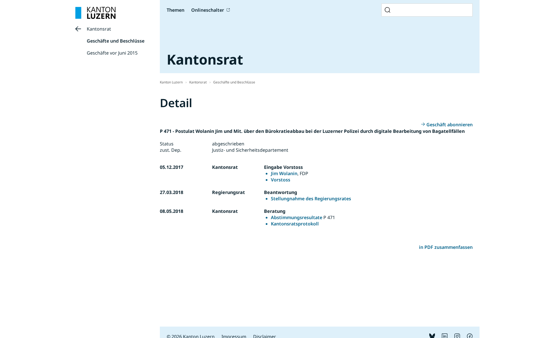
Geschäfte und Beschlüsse (115, 41)
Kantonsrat (99, 29)
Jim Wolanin (284, 173)
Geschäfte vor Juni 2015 (112, 53)
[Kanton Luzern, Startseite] (95, 13)
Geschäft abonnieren (449, 124)
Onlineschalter (207, 10)
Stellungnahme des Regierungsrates (311, 198)
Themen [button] (175, 10)
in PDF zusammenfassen (446, 247)
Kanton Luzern (171, 82)
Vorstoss (280, 180)
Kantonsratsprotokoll (295, 224)
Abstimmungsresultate (296, 217)
